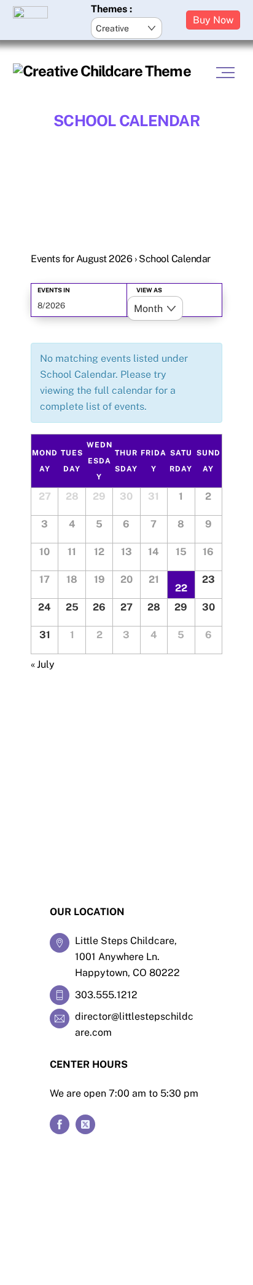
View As (149, 290)
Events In (53, 290)
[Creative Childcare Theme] (102, 70)
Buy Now (213, 20)
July (43, 664)
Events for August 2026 (81, 259)
